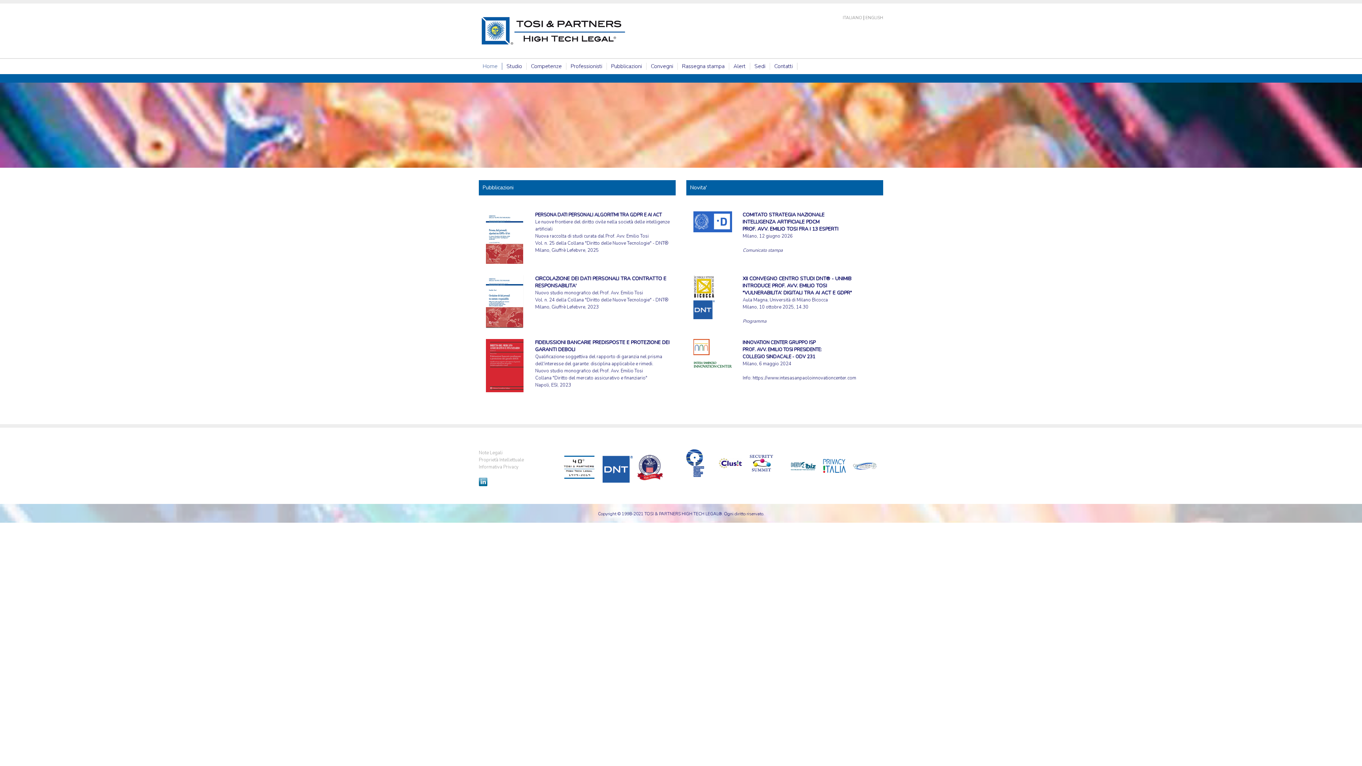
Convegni (662, 66)
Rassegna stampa (703, 66)
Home (490, 66)
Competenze (546, 66)
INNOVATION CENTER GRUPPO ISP (779, 342)
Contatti (783, 66)
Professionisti (586, 66)
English (874, 18)
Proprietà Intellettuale (501, 460)
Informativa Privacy (499, 467)
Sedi (759, 66)
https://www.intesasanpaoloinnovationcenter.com (804, 378)
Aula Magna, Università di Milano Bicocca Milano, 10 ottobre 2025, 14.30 (797, 293)
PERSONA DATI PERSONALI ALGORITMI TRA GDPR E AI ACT (598, 215)
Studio (514, 66)
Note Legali (491, 453)
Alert (739, 66)
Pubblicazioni (626, 66)
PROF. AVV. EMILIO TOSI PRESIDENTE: (782, 349)
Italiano (852, 18)
